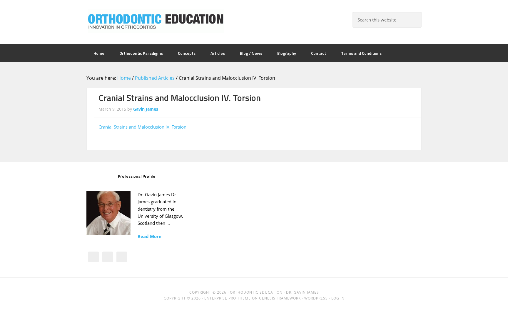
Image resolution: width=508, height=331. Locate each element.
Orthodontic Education (155, 21)
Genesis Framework (280, 298)
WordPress (316, 298)
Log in (338, 298)
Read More (149, 236)
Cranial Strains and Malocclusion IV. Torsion (142, 127)
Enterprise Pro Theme (227, 298)
